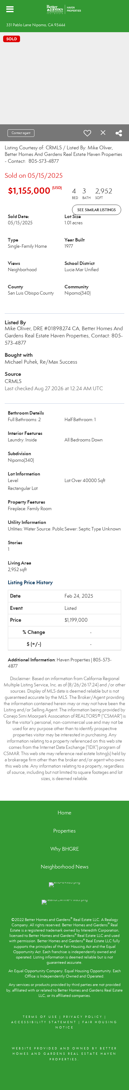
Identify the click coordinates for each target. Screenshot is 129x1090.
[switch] (87, 133)
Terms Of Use (40, 1017)
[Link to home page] (64, 9)
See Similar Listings (96, 209)
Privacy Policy (83, 1017)
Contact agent (21, 133)
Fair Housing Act (77, 946)
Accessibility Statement (44, 1022)
